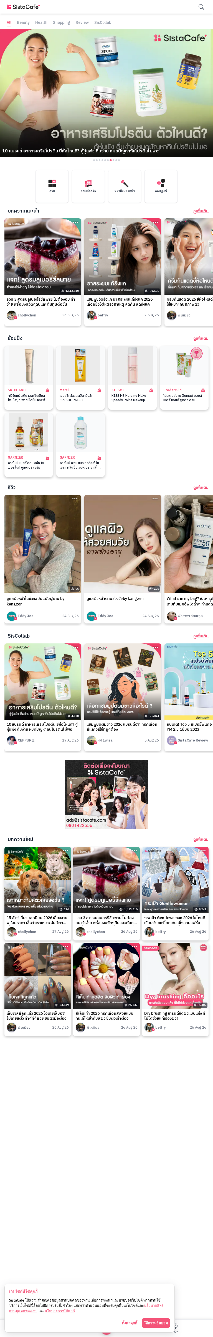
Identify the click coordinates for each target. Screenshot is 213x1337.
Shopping (61, 23)
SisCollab (102, 23)
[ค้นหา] (201, 7)
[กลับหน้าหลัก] (24, 7)
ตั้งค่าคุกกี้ (129, 1322)
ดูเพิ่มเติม (201, 211)
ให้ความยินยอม (156, 1322)
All (9, 23)
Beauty (23, 23)
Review (82, 23)
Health (41, 23)
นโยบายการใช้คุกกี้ (60, 1310)
